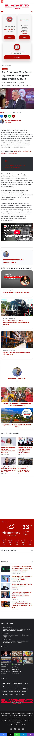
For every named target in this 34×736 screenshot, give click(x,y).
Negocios (4, 691)
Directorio (24, 725)
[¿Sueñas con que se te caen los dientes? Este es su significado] (17, 653)
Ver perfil (8, 122)
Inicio (4, 65)
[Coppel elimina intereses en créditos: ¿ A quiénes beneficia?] (6, 660)
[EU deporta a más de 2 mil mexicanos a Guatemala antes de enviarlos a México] (25, 461)
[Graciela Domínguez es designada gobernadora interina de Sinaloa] (8, 441)
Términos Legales (16, 725)
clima (26, 683)
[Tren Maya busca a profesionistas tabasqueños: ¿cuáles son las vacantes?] (6, 669)
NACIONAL (24, 689)
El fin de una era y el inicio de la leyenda (16, 292)
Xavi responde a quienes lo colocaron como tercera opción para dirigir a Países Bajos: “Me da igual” (22, 604)
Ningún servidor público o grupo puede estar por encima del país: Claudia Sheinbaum (8, 469)
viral (23, 694)
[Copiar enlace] (13, 116)
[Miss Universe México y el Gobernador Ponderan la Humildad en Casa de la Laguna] (17, 669)
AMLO (3, 683)
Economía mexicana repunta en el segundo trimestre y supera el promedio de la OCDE (22, 578)
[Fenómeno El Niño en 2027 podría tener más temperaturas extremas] (5, 586)
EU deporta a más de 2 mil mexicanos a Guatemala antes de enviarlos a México (24, 469)
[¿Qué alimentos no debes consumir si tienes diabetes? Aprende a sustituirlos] (28, 653)
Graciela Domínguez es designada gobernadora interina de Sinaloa (8, 450)
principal (4, 694)
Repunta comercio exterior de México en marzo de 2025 (16, 353)
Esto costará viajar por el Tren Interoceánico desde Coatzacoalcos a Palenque (16, 322)
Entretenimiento (13, 686)
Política (9, 65)
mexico (4, 689)
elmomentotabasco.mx (9, 82)
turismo (17, 694)
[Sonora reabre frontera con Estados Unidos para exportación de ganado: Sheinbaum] (25, 441)
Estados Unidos (23, 686)
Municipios (16, 689)
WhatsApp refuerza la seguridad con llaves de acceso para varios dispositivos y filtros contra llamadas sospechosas (22, 569)
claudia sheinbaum (18, 683)
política (24, 691)
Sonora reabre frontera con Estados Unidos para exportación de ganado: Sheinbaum (25, 450)
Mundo (10, 689)
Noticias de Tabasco (14, 691)
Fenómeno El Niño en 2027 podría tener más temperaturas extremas (22, 586)
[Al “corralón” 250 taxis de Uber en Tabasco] (17, 660)
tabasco (11, 694)
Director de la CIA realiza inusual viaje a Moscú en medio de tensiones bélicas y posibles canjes (21, 594)
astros (8, 683)
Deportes (4, 686)
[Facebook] (1, 116)
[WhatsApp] (9, 116)
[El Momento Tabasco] (17, 6)
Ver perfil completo (9, 262)
